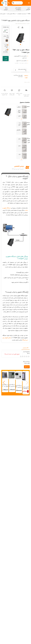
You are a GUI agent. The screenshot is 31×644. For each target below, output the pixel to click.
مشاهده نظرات (26, 76)
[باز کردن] (21, 119)
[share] (18, 27)
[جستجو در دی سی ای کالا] (13, 3)
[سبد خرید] (3, 3)
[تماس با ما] (9, 3)
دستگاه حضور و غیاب (11, 13)
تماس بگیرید (5, 58)
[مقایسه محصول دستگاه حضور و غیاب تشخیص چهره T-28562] (22, 27)
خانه (29, 14)
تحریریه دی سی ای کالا (18, 169)
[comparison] (22, 27)
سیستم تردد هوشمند (21, 13)
